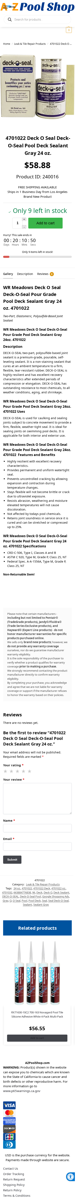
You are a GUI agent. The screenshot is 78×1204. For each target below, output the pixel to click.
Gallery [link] (8, 274)
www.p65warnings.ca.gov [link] (21, 1091)
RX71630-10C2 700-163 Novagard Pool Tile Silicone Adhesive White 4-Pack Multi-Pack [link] (37, 1014)
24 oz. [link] (17, 888)
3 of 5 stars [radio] (17, 771)
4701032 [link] (7, 892)
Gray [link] (5, 900)
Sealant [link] (27, 904)
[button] (68, 30)
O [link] (10, 900)
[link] (70, 1176)
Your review (13, 779)
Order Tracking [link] (13, 1174)
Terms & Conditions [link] (16, 1196)
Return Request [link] (14, 1179)
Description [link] (25, 274)
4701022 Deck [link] (41, 888)
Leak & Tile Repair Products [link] (30, 44)
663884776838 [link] (22, 892)
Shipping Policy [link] (14, 1185)
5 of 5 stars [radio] (29, 771)
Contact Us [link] (10, 1168)
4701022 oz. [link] (58, 888)
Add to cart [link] (37, 1038)
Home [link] (6, 44)
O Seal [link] (16, 900)
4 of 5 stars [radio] (23, 771)
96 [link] (33, 892)
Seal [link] (44, 900)
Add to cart (45, 223)
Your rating (13, 765)
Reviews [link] (44, 274)
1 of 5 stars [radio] (5, 771)
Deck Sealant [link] (61, 892)
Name (9, 820)
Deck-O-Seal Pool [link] (30, 896)
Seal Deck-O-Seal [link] (58, 900)
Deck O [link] (48, 892)
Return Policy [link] (12, 1190)
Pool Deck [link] (34, 900)
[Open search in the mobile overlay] (37, 20)
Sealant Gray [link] (41, 904)
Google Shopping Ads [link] (55, 896)
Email (8, 839)
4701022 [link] (27, 888)
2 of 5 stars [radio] (11, 771)
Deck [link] (39, 892)
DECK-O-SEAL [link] (10, 896)
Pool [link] (24, 900)
